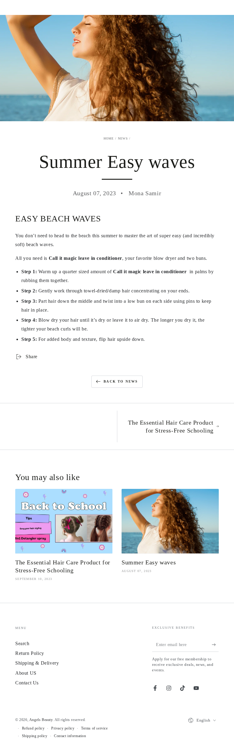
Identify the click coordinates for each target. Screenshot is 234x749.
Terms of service (94, 728)
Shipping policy (35, 736)
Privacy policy (62, 728)
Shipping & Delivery (37, 663)
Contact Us (27, 682)
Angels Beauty (41, 720)
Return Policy (29, 653)
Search (22, 643)
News (123, 138)
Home (109, 138)
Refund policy (33, 728)
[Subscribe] (215, 645)
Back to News (121, 381)
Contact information (70, 736)
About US (26, 673)
